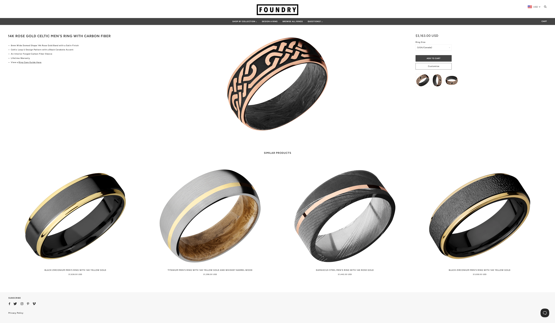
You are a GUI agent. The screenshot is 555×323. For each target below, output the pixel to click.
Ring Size (421, 42)
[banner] (277, 9)
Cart (544, 21)
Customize (433, 66)
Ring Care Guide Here (29, 62)
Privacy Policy (15, 313)
